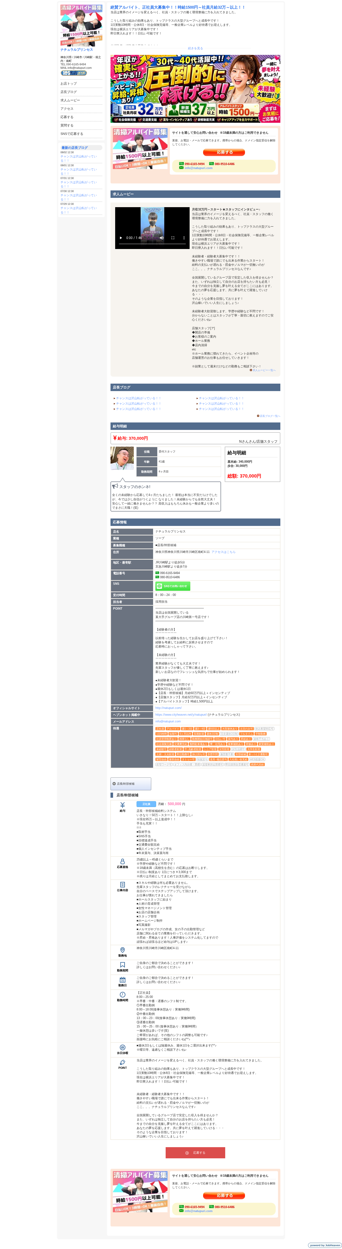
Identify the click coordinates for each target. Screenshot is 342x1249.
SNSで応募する (71, 134)
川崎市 (78, 57)
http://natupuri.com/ (168, 708)
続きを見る (195, 48)
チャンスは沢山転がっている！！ (138, 398)
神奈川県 (66, 57)
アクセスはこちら (223, 552)
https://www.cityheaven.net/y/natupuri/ (181, 714)
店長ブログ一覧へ (270, 416)
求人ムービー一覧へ (264, 370)
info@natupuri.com (199, 168)
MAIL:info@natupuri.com (76, 68)
